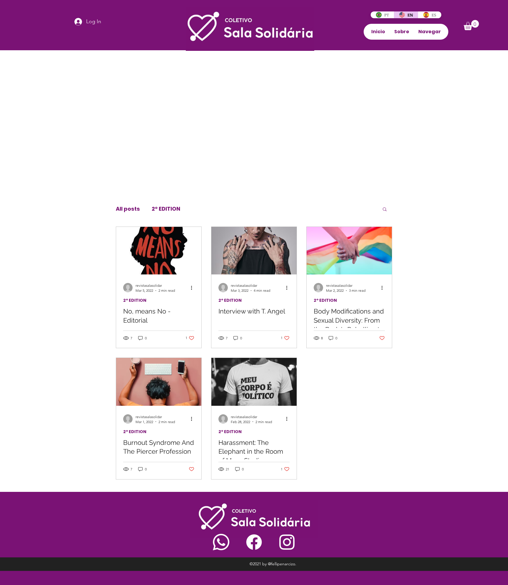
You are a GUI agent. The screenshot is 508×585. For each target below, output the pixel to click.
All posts (128, 209)
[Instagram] (287, 542)
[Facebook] (254, 542)
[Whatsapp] (221, 542)
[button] (471, 25)
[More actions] (193, 287)
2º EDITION (166, 209)
